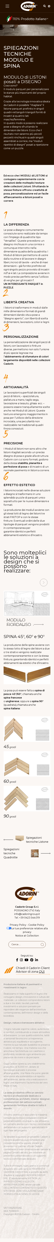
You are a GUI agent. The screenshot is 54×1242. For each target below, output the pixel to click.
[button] (10, 583)
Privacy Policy (18, 924)
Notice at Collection (27, 935)
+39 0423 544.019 (29, 917)
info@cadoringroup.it (27, 914)
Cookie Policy (36, 924)
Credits (35, 1214)
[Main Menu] (7, 6)
